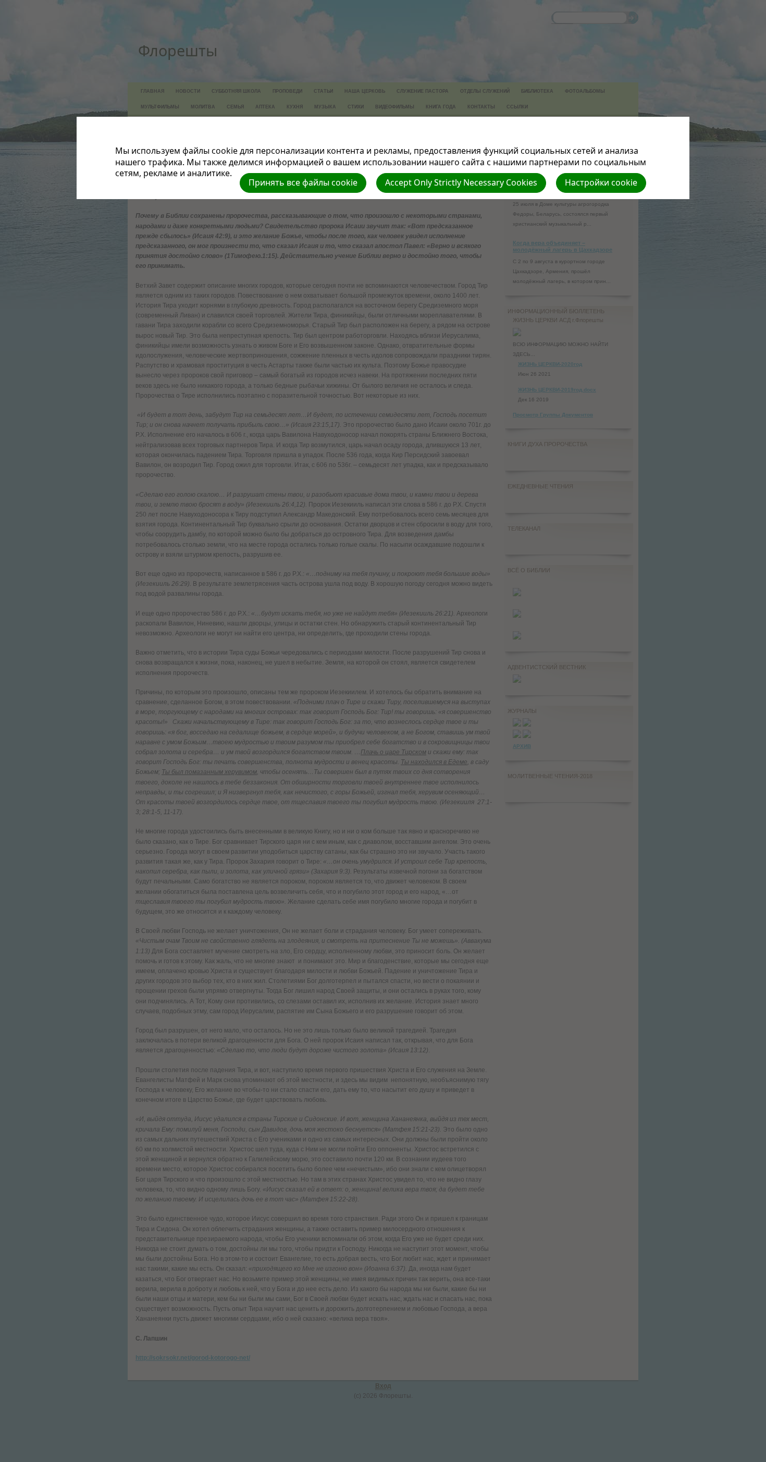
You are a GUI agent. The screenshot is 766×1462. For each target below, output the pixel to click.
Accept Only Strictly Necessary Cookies (461, 182)
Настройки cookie (601, 182)
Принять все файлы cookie (303, 182)
